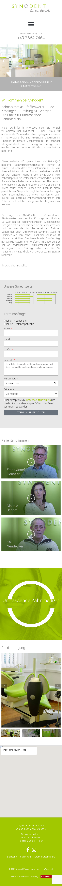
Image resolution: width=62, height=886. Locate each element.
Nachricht (9, 360)
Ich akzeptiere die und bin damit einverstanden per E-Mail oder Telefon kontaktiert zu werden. (30, 403)
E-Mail (7, 339)
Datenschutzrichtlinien (38, 399)
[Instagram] (34, 849)
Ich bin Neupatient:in (17, 320)
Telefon (8, 349)
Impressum (25, 856)
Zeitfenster (9, 389)
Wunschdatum (11, 378)
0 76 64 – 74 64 (35, 841)
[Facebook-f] (28, 849)
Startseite (12, 856)
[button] (31, 24)
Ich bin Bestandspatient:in (20, 323)
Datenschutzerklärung (44, 856)
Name (7, 328)
